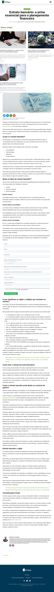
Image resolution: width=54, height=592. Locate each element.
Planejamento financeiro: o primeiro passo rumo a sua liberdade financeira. (12, 51)
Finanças (14, 21)
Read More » (2, 61)
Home (10, 21)
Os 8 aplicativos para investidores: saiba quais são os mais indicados (11, 83)
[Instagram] (13, 545)
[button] (50, 2)
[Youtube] (27, 580)
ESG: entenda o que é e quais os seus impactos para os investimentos (38, 51)
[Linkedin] (10, 545)
